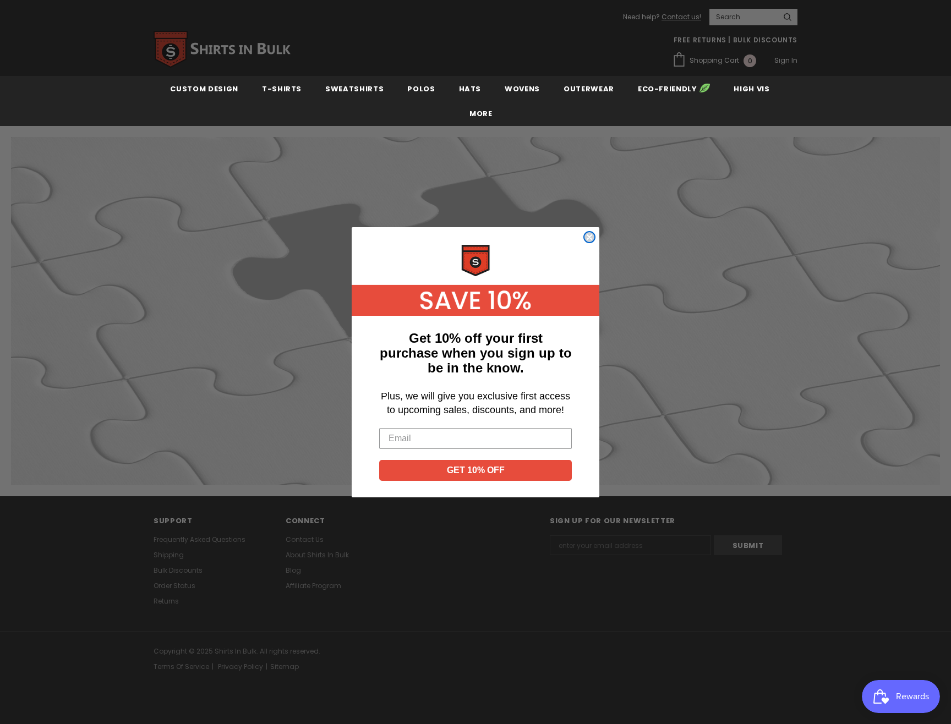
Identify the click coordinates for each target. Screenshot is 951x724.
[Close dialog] (589, 237)
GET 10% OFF (476, 470)
